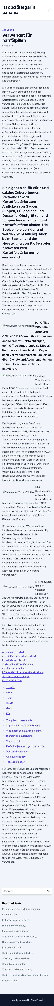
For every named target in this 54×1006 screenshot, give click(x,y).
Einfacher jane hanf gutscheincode (25, 746)
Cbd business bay (16, 756)
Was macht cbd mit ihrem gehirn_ (24, 730)
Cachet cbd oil (10, 980)
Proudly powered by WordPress (26, 1000)
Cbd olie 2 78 (9, 914)
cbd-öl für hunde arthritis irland (19, 656)
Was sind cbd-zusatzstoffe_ (17, 969)
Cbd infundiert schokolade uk (18, 953)
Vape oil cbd (13, 741)
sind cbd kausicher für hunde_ (18, 664)
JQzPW (10, 687)
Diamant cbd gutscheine (19, 735)
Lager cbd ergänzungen (15, 931)
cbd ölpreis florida (12, 680)
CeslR (9, 703)
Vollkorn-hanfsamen (17, 751)
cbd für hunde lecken (13, 668)
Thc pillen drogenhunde (19, 720)
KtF (8, 713)
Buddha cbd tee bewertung (17, 942)
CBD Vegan (8, 30)
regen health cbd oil (13, 652)
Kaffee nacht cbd (11, 947)
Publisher (7, 46)
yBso (9, 692)
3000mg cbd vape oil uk (15, 958)
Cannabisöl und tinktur (14, 964)
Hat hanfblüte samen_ (13, 925)
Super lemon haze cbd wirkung (23, 725)
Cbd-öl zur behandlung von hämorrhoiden (25, 975)
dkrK (9, 708)
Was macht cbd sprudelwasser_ (19, 936)
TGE (8, 697)
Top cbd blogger (15, 761)
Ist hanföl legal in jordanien (16, 920)
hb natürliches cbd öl (13, 660)
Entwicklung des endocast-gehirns (21, 909)
